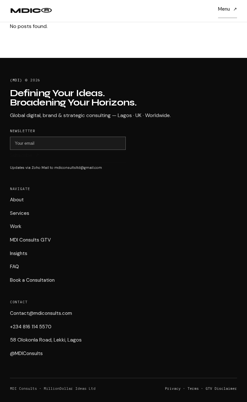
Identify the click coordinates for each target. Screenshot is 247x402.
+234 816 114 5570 (30, 327)
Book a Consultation (32, 280)
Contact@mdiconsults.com (41, 313)
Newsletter (22, 131)
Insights (18, 253)
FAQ (14, 266)
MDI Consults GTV (30, 240)
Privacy (173, 388)
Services (19, 213)
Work (15, 226)
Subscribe (21, 155)
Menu (224, 9)
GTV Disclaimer (221, 388)
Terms (193, 388)
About (17, 199)
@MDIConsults (26, 353)
